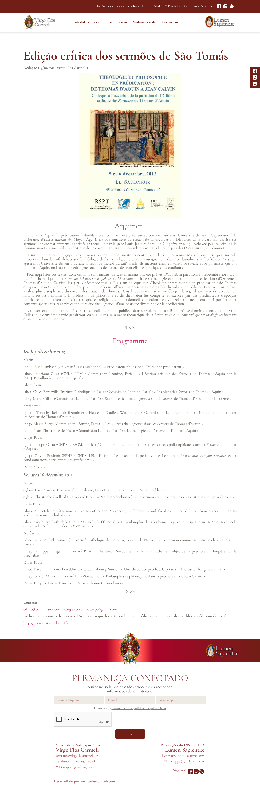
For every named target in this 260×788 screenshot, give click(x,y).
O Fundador (172, 6)
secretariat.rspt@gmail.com (95, 609)
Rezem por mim (116, 22)
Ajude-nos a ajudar (144, 22)
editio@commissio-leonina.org (47, 609)
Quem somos (116, 6)
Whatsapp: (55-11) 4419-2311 (184, 761)
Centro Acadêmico (196, 6)
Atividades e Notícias (87, 22)
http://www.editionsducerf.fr (45, 623)
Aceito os (132, 708)
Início (101, 6)
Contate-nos (170, 22)
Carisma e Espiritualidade (144, 6)
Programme (130, 340)
